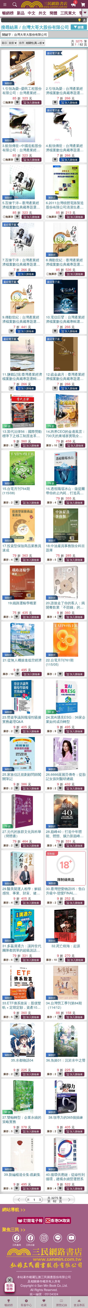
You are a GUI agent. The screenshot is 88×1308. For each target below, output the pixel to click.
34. (64, 1005)
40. (65, 1176)
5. (21, 209)
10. (65, 323)
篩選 (80, 27)
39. (22, 1174)
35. (22, 1060)
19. (22, 602)
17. (21, 547)
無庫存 (9, 102)
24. (65, 719)
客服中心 (26, 1305)
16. (65, 493)
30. (65, 893)
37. (21, 1119)
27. (21, 833)
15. (16, 490)
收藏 (44, 1305)
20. (65, 609)
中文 (31, 13)
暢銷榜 (8, 13)
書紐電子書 (53, 53)
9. (21, 323)
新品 (21, 13)
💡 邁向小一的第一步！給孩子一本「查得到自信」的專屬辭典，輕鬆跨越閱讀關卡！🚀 (74, 20)
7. (21, 266)
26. (66, 776)
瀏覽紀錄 (61, 1305)
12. (65, 381)
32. (65, 945)
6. (65, 207)
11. (22, 381)
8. (65, 266)
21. (22, 660)
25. (21, 776)
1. (22, 95)
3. (22, 152)
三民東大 (68, 13)
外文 (42, 13)
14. (65, 435)
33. (21, 1007)
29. (21, 893)
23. (21, 719)
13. (22, 435)
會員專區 (79, 1305)
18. (65, 547)
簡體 (53, 13)
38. (65, 1117)
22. (59, 662)
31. (21, 950)
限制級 (51, 853)
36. (65, 1060)
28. (65, 836)
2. (65, 95)
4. (65, 152)
